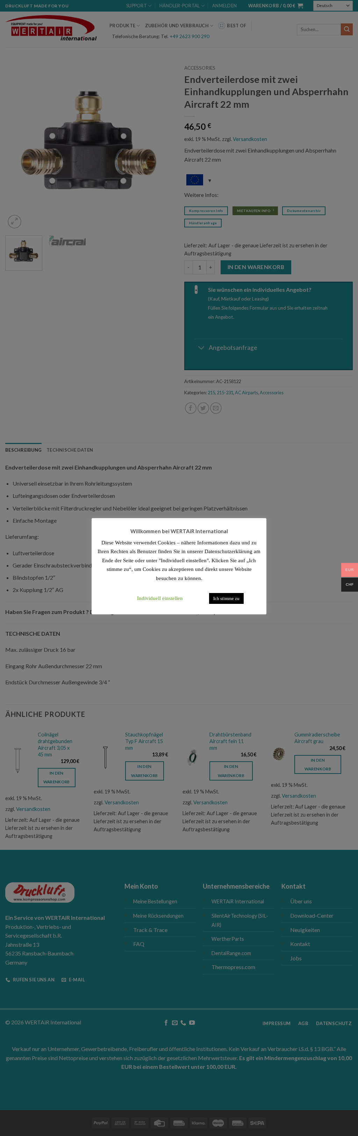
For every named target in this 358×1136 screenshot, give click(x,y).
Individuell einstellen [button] (160, 598)
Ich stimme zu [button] (226, 598)
